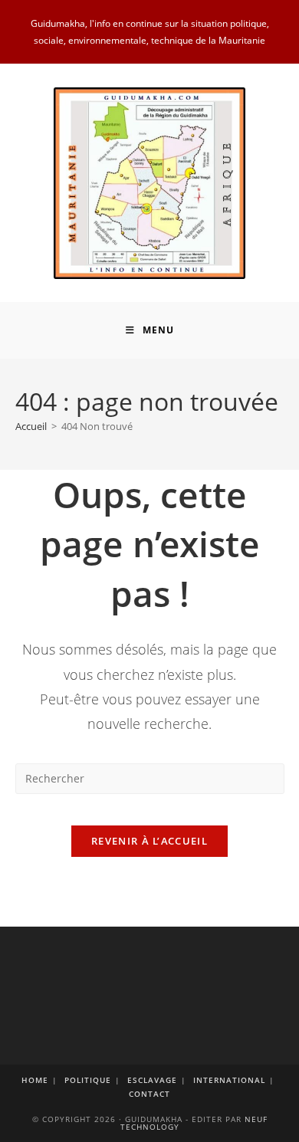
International (229, 1080)
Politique (87, 1080)
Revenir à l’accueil (149, 841)
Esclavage (152, 1080)
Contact (149, 1093)
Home (34, 1080)
